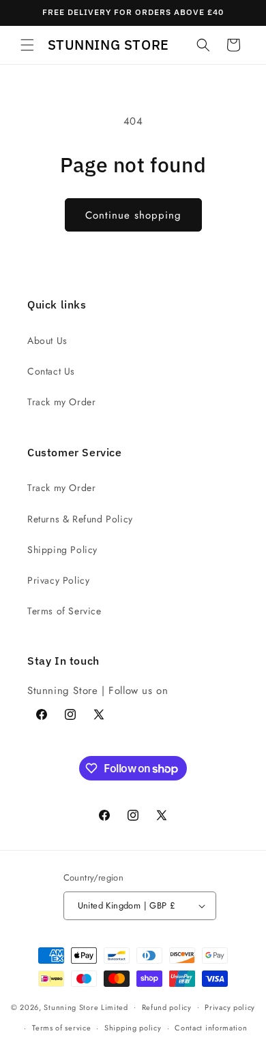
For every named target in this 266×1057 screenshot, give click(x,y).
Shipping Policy (62, 549)
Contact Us (51, 371)
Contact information (211, 1027)
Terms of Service (64, 611)
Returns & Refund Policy (80, 519)
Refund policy (167, 1007)
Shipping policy (133, 1027)
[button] (27, 45)
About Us (47, 340)
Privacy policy (230, 1007)
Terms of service (61, 1027)
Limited (114, 1006)
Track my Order (61, 402)
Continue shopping (133, 215)
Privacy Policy (58, 580)
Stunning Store (71, 1006)
